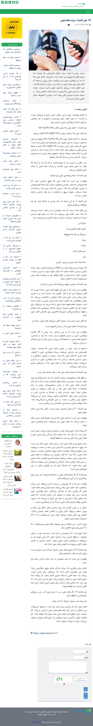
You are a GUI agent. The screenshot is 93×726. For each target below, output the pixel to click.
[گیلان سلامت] (83, 711)
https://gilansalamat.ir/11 (45, 633)
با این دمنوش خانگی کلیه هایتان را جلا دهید (8, 455)
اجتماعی (42, 711)
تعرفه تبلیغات (42, 714)
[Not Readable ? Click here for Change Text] (64, 683)
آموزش (49, 711)
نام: (87, 651)
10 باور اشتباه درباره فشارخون (76, 20)
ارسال (85, 689)
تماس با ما (51, 714)
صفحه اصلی (63, 711)
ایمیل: (87, 657)
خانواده (55, 711)
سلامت (35, 711)
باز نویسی (85, 696)
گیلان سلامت (81, 109)
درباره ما (29, 711)
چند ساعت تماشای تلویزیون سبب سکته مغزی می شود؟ (11, 468)
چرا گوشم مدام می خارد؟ (8, 443)
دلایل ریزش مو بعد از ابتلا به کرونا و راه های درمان (9, 481)
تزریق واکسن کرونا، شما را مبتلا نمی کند (8, 492)
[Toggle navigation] (87, 11)
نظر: (87, 672)
